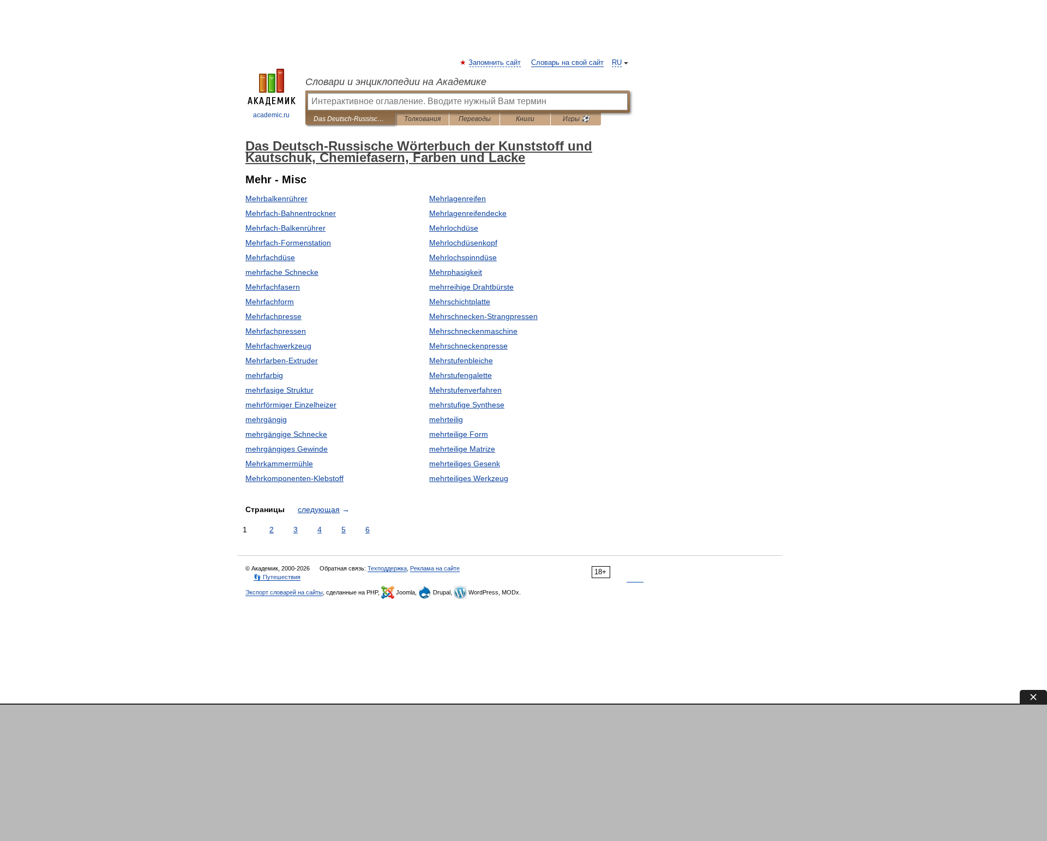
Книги (525, 119)
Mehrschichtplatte (459, 301)
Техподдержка (387, 568)
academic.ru (271, 115)
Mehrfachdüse (270, 257)
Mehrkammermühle (279, 463)
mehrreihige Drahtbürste (471, 287)
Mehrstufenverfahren (465, 390)
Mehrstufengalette (460, 375)
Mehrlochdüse (453, 228)
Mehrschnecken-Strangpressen (483, 316)
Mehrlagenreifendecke (468, 213)
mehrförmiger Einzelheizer (290, 404)
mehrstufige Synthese (466, 404)
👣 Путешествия (277, 577)
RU (617, 63)
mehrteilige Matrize (462, 448)
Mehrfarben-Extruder (281, 360)
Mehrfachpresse (273, 316)
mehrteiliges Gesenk (464, 463)
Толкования (422, 119)
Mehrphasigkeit (455, 272)
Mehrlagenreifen (457, 198)
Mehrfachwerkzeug (278, 345)
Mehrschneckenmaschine (473, 331)
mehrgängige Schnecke (286, 434)
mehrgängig (266, 419)
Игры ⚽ (576, 119)
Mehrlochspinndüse (463, 257)
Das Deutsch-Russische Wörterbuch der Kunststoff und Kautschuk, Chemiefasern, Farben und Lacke (350, 119)
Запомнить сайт (495, 63)
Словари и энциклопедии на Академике (395, 81)
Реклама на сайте (435, 568)
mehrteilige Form (458, 434)
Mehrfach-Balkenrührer (285, 228)
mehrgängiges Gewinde (286, 448)
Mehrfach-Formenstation (288, 242)
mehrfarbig (264, 375)
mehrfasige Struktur (279, 390)
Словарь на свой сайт (567, 63)
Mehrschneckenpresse (468, 345)
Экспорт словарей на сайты (284, 592)
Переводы (475, 119)
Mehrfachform (269, 301)
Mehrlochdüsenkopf (463, 242)
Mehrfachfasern (272, 287)
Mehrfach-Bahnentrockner (290, 213)
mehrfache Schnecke (281, 272)
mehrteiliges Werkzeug (468, 478)
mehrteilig (446, 419)
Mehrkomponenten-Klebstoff (294, 478)
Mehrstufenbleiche (461, 360)
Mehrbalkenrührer (276, 198)
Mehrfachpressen (275, 331)
